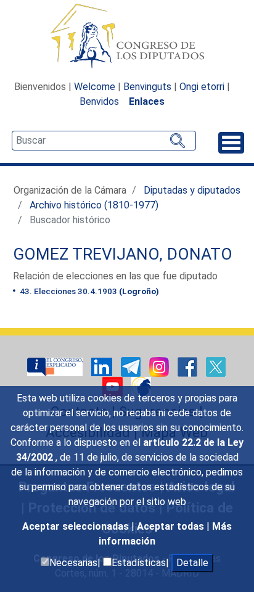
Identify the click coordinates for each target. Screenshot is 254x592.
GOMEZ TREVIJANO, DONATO (122, 254)
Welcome (94, 86)
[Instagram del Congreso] (160, 366)
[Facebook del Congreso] (188, 366)
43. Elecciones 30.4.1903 (88, 291)
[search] (104, 140)
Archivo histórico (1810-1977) (94, 205)
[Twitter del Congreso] (216, 366)
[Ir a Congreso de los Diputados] (127, 36)
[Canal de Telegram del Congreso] (132, 366)
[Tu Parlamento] (56, 366)
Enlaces (147, 101)
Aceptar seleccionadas (76, 526)
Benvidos (99, 101)
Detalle (192, 563)
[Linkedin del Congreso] (103, 366)
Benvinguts (147, 86)
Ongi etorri (201, 86)
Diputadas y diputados (192, 190)
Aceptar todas (172, 526)
